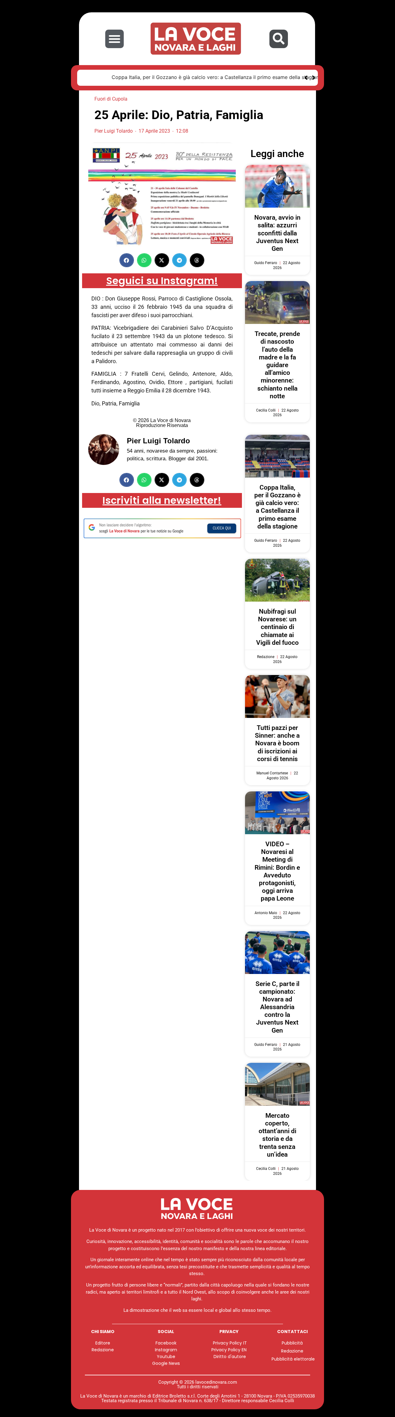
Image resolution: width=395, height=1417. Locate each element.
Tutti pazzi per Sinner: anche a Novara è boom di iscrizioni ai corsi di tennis (277, 742)
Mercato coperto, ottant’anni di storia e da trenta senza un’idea (277, 1134)
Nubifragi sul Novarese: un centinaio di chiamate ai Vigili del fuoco (277, 626)
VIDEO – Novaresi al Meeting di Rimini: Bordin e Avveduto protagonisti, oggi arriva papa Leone (277, 870)
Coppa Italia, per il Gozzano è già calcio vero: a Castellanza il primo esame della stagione (190, 77)
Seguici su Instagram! (162, 279)
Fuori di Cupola (110, 98)
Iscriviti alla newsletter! (161, 499)
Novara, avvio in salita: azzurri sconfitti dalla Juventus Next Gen (277, 232)
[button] (114, 39)
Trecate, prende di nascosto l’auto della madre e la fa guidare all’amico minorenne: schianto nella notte (277, 364)
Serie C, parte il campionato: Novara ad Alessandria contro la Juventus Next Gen (277, 1006)
